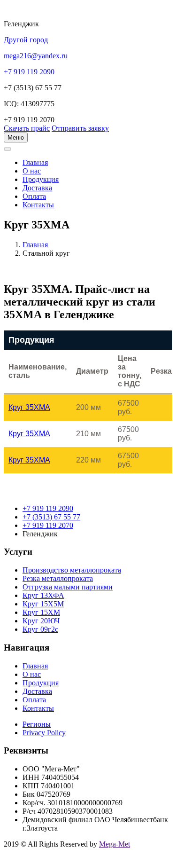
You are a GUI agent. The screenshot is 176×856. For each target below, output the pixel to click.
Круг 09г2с (40, 629)
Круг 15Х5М (43, 604)
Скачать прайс (27, 128)
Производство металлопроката (72, 570)
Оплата (34, 196)
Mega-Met (114, 844)
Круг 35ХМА (29, 407)
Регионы (37, 724)
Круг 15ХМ (41, 612)
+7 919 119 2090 (48, 508)
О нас (32, 171)
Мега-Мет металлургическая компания (53, 154)
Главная (35, 245)
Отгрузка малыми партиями (68, 587)
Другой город (26, 40)
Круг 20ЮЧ (41, 621)
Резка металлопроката (58, 578)
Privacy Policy (44, 733)
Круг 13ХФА (43, 595)
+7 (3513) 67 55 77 (51, 517)
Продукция (41, 179)
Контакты (38, 205)
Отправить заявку (80, 128)
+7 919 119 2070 (48, 525)
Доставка (37, 188)
